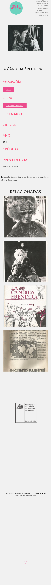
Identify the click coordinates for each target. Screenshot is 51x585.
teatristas (43, 6)
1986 (5, 142)
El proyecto (42, 10)
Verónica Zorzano (10, 166)
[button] (8, 89)
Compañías (41, 1)
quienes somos (41, 13)
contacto (43, 15)
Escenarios (43, 8)
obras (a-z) (41, 4)
